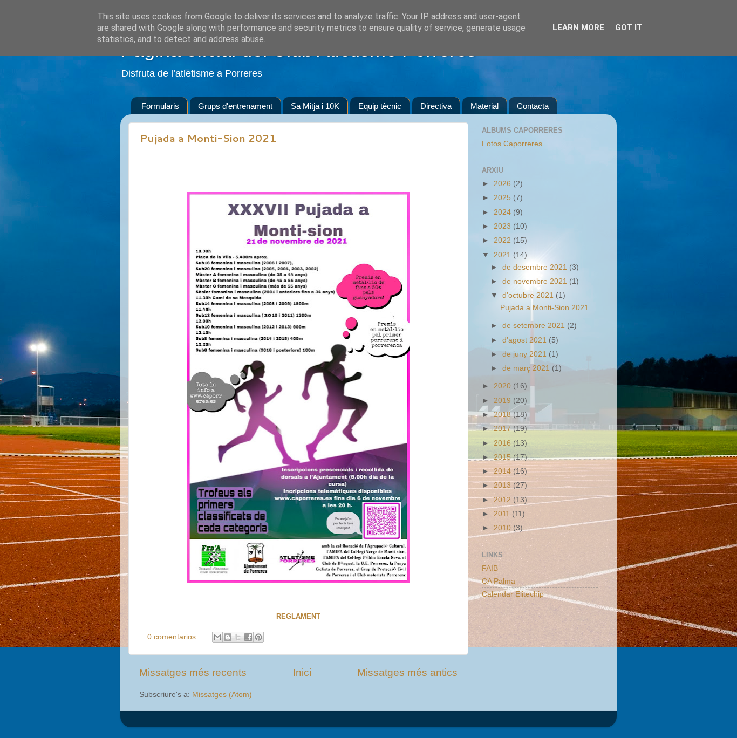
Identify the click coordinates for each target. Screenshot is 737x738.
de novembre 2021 (535, 281)
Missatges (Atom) (222, 695)
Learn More (578, 27)
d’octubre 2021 (529, 295)
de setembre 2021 (534, 326)
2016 (503, 443)
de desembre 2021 (535, 267)
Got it (629, 27)
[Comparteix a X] (238, 637)
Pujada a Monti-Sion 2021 (208, 138)
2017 (503, 429)
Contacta (533, 106)
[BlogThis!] (227, 637)
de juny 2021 (525, 354)
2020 (503, 386)
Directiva (436, 106)
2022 (503, 240)
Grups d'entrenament (235, 106)
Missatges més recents (193, 672)
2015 (503, 457)
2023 (503, 226)
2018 (503, 415)
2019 (503, 401)
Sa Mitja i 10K (315, 106)
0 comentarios (171, 637)
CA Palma (498, 581)
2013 (503, 485)
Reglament (298, 616)
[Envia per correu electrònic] (217, 637)
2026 (503, 184)
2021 (503, 255)
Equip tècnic (379, 106)
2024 (503, 212)
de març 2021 (527, 368)
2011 (503, 514)
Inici (302, 672)
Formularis (160, 106)
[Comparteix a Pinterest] (258, 637)
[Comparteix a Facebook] (248, 637)
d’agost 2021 (525, 340)
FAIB (490, 568)
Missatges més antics (407, 672)
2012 (503, 500)
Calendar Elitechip (513, 594)
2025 (503, 198)
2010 (503, 528)
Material (484, 106)
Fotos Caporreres (512, 144)
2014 (503, 471)
